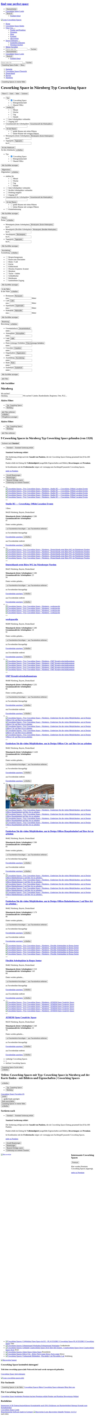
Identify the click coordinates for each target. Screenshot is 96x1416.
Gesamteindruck (24, 328)
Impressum (5, 1406)
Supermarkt (19, 306)
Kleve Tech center (52, 1354)
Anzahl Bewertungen (13, 475)
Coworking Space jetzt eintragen (13, 1374)
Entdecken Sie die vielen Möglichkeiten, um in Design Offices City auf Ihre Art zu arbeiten (49, 743)
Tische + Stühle (14, 274)
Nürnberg (10, 408)
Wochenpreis (21, 234)
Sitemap (74, 1406)
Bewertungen (11, 478)
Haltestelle (18, 310)
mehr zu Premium (77, 1173)
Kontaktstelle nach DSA (40, 1406)
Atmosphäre (20, 333)
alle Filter (5, 379)
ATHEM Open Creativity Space (21, 1017)
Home (8, 24)
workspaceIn (12, 619)
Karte (11, 94)
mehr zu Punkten (12, 471)
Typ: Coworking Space (14, 405)
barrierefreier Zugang (16, 281)
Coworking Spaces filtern (33, 1387)
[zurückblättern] (6, 487)
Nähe (17, 94)
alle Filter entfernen (8, 412)
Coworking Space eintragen (54, 1387)
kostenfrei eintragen (17, 43)
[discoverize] (9, 1360)
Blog (12, 34)
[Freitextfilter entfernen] (29, 49)
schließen (27, 537)
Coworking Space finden (15, 26)
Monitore (11, 271)
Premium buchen (16, 45)
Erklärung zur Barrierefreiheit (60, 1406)
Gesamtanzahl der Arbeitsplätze (41, 124)
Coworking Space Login (15, 11)
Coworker (18, 348)
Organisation (21, 353)
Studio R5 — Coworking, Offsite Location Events (29, 504)
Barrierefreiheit (11, 9)
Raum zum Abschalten (16, 260)
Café (12, 301)
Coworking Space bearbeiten (12, 1396)
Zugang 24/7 (13, 122)
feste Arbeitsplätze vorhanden (19, 119)
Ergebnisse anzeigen (9, 417)
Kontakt (13, 36)
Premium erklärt (42, 1396)
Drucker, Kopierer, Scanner (18, 269)
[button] (16, 1059)
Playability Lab (58, 1356)
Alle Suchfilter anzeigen (10, 165)
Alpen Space (37, 1352)
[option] (15, 16)
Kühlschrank (13, 267)
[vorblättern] (6, 560)
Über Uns (9, 28)
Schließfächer (13, 276)
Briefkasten (12, 278)
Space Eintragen (12, 41)
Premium (13, 32)
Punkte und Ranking (18, 30)
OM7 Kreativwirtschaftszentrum (21, 676)
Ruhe (13, 363)
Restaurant (18, 296)
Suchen (33, 49)
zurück (4, 1096)
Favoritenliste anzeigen (14, 537)
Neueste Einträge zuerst (15, 480)
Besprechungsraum (15, 257)
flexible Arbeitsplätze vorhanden (20, 190)
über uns (72, 1387)
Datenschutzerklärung (22, 1406)
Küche (10, 264)
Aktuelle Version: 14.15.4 (66, 1412)
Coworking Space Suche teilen (12, 1067)
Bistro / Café (13, 262)
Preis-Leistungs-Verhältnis (35, 343)
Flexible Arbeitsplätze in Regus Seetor (24, 960)
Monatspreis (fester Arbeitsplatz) (42, 136)
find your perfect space (15, 3)
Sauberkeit (18, 368)
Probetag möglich (14, 193)
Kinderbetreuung (14, 209)
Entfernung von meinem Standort (18, 482)
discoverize (14, 38)
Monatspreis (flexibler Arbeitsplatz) (44, 229)
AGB (11, 1406)
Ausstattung (20, 358)
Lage (12, 338)
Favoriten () (12, 1094)
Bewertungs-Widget (71, 1396)
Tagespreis (18, 141)
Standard (10, 448)
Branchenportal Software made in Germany (29, 1412)
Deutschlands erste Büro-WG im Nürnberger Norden (31, 564)
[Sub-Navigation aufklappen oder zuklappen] (14, 28)
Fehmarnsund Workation (50, 1346)
